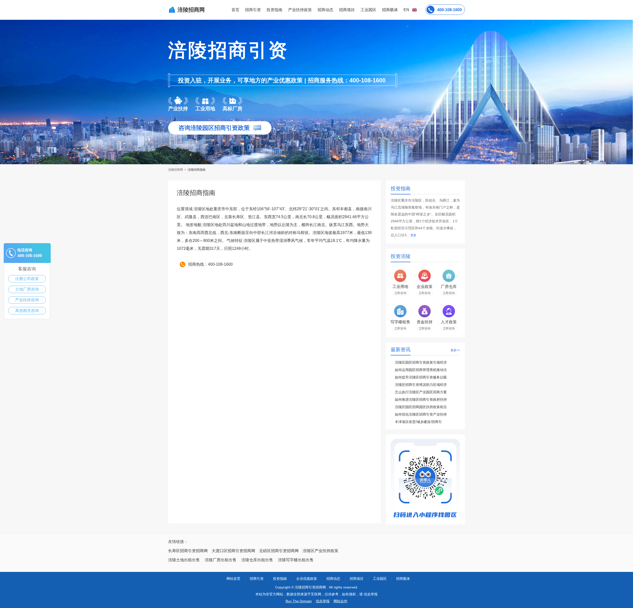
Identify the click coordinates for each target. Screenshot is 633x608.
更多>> (455, 350)
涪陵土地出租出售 (184, 560)
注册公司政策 (27, 279)
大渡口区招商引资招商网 (233, 551)
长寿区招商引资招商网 (188, 551)
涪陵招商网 (176, 169)
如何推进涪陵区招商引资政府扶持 (421, 399)
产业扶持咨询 (27, 300)
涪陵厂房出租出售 (220, 560)
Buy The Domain (299, 601)
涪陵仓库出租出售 (257, 560)
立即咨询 (400, 293)
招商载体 (403, 579)
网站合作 (340, 601)
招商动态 (325, 10)
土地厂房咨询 (27, 289)
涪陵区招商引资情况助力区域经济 (421, 385)
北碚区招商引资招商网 (279, 551)
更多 (413, 235)
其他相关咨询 (27, 310)
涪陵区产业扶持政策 (320, 551)
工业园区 (368, 10)
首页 (235, 10)
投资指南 (274, 10)
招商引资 (253, 10)
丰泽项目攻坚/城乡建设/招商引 (418, 422)
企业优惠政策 (306, 579)
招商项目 (347, 10)
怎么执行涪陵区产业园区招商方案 (421, 392)
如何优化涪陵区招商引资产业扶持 (421, 414)
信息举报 (323, 601)
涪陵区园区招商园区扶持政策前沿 (421, 407)
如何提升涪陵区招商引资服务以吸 (421, 377)
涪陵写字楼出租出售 (296, 560)
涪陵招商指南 (196, 169)
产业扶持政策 (300, 10)
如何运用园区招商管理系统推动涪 (421, 370)
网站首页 (233, 579)
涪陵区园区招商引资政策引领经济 (421, 362)
